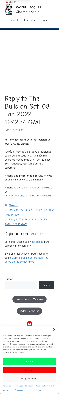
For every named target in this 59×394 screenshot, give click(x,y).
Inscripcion (30, 20)
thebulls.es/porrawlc (39, 187)
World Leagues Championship (28, 9)
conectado (37, 241)
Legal (44, 20)
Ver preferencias (29, 378)
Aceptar (29, 361)
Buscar (9, 279)
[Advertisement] (29, 59)
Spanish (12, 2)
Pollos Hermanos (29, 311)
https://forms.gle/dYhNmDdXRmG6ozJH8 (28, 195)
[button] (54, 329)
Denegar (29, 370)
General (14, 20)
